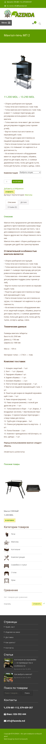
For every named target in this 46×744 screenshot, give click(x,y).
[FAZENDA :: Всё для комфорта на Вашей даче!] (17, 13)
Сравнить (9, 192)
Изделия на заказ (12, 632)
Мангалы (28, 195)
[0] (33, 23)
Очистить (7, 604)
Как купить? (10, 642)
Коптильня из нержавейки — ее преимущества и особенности (25, 662)
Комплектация (11, 173)
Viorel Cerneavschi (21, 739)
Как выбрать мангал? (23, 674)
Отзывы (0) (12, 207)
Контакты (9, 648)
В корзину (17, 181)
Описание (12, 202)
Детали (23, 202)
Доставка (9, 637)
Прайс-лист (10, 627)
